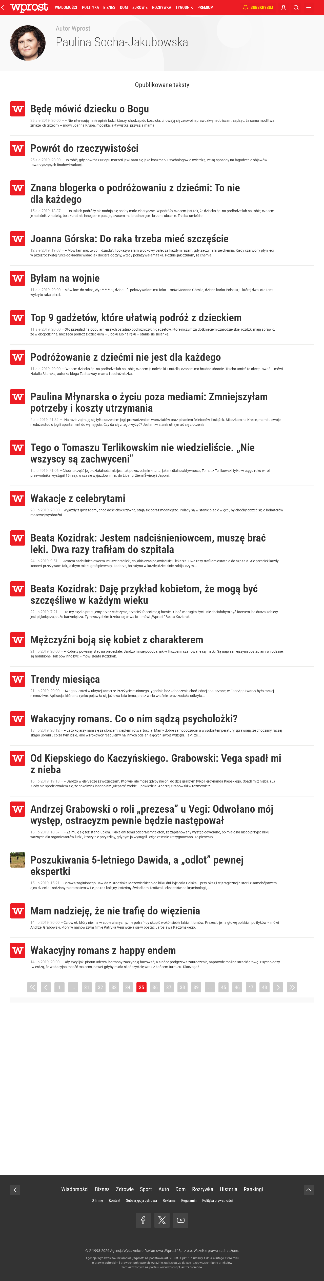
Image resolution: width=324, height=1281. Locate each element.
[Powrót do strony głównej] (15, 1190)
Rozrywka (161, 7)
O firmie (97, 1200)
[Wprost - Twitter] (162, 1220)
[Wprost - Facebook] (143, 1220)
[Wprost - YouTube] (180, 1220)
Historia (228, 1189)
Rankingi (253, 1189)
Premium (205, 7)
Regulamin (188, 1200)
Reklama (169, 1200)
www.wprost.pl (170, 1267)
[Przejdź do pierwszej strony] (32, 987)
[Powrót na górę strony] (309, 1190)
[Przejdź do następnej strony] (278, 987)
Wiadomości (66, 7)
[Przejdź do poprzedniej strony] (46, 987)
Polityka (90, 7)
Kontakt (114, 1200)
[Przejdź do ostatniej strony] (292, 987)
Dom (124, 7)
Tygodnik (184, 7)
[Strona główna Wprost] (29, 7)
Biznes (109, 7)
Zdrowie (140, 7)
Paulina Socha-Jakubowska (122, 42)
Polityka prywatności (217, 1200)
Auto (163, 1189)
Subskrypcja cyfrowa (141, 1200)
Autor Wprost (73, 28)
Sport (146, 1189)
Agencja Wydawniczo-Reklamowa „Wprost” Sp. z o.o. (151, 1251)
